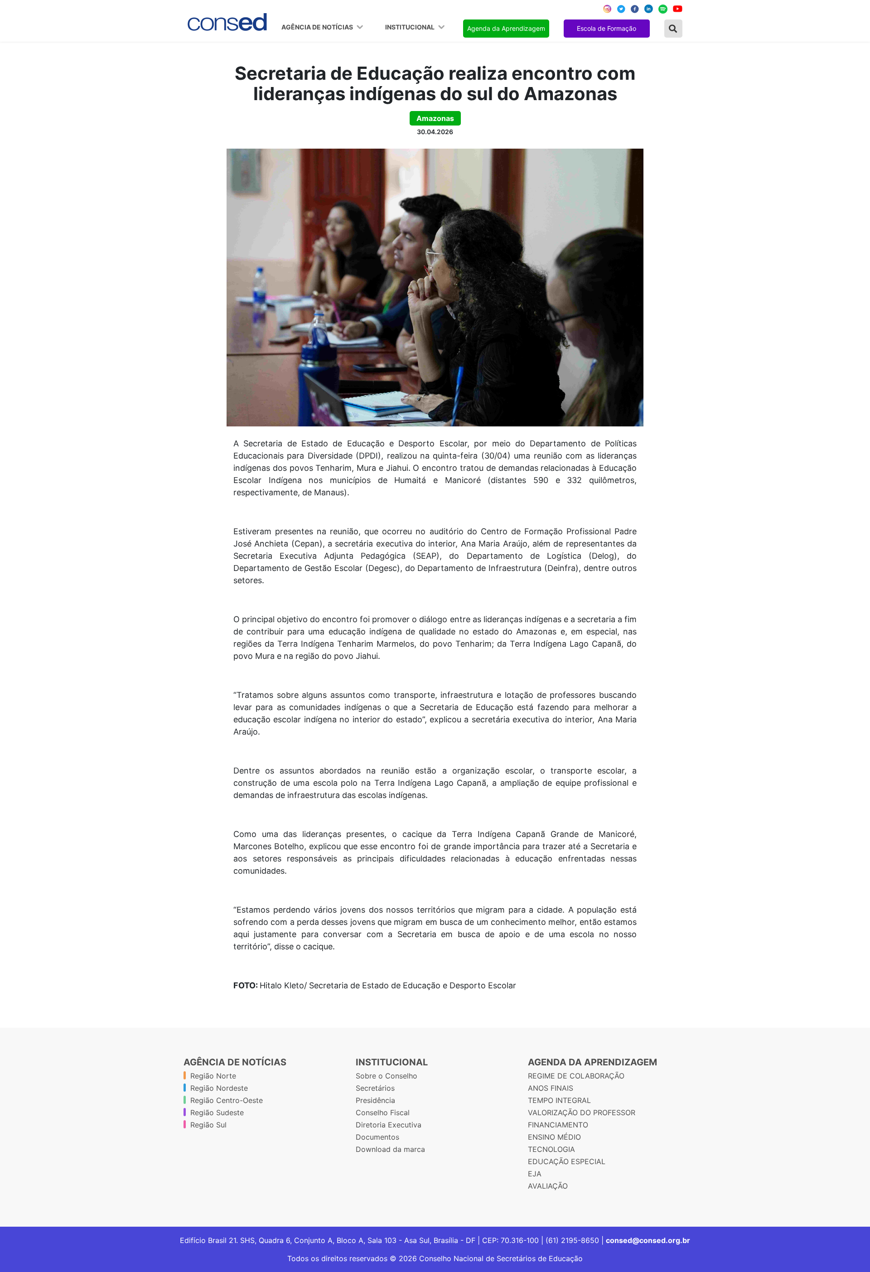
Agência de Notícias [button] (317, 27)
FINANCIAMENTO (558, 1124)
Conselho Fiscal (383, 1112)
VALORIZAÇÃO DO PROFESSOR (581, 1112)
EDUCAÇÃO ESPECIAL (566, 1161)
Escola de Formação (606, 28)
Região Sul (208, 1124)
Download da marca (390, 1149)
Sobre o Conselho (386, 1075)
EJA (534, 1173)
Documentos (377, 1136)
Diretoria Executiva (388, 1124)
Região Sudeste (217, 1112)
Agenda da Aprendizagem (506, 28)
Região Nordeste (219, 1088)
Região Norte (213, 1075)
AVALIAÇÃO (548, 1185)
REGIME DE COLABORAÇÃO (576, 1075)
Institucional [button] (410, 27)
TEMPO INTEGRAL (559, 1100)
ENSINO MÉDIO (554, 1136)
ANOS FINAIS (550, 1088)
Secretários (375, 1088)
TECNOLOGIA (551, 1149)
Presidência (375, 1100)
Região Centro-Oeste (226, 1100)
